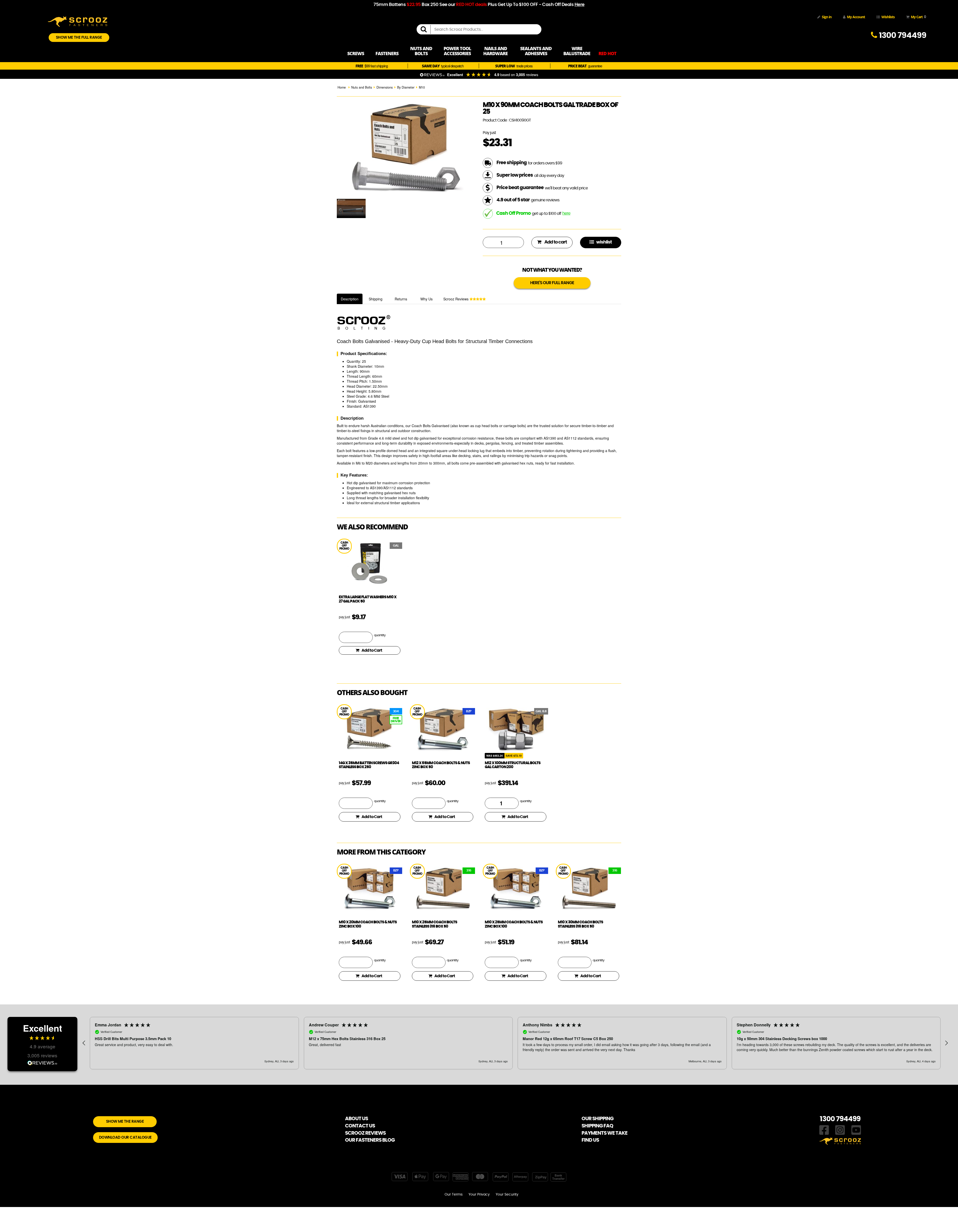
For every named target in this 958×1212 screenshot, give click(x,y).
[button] (84, 1043)
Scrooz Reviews (456, 298)
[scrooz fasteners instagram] (840, 1129)
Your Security (507, 1194)
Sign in (827, 16)
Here (580, 4)
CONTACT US (360, 1125)
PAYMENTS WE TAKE (604, 1133)
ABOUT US (356, 1118)
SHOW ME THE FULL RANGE (79, 37)
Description (350, 298)
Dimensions (384, 87)
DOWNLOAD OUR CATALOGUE (125, 1137)
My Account (856, 16)
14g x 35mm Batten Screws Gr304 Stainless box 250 (369, 765)
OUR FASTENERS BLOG (370, 1140)
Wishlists (888, 16)
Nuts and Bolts (361, 87)
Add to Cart (371, 650)
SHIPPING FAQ (597, 1125)
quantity (379, 635)
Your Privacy (479, 1194)
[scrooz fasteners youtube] (856, 1129)
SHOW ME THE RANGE (125, 1121)
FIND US (590, 1140)
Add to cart (555, 242)
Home (342, 87)
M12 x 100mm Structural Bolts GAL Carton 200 (512, 765)
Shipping (375, 298)
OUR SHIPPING (597, 1118)
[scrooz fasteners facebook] (824, 1129)
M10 (422, 87)
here (566, 213)
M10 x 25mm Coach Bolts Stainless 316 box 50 (434, 924)
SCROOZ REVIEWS (365, 1133)
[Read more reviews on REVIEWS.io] (42, 1063)
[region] (515, 1043)
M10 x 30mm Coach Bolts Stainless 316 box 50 (580, 924)
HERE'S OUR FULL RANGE (552, 283)
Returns (401, 298)
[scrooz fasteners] (78, 20)
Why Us (426, 298)
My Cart (917, 16)
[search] (426, 29)
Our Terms (454, 1194)
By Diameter (405, 87)
